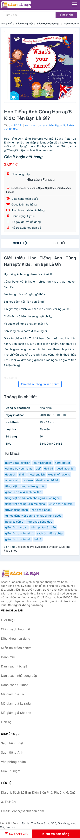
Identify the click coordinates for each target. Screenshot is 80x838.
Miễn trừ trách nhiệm (16, 648)
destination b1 (65, 468)
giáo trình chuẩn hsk (18, 539)
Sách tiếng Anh (12, 752)
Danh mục (8, 657)
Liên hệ (6, 722)
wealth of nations (59, 474)
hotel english (37, 474)
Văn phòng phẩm (13, 762)
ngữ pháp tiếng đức (39, 521)
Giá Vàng (63, 823)
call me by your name (18, 468)
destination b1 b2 (47, 480)
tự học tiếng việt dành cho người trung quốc (33, 515)
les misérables (42, 462)
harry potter (62, 462)
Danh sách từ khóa (15, 685)
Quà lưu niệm (10, 771)
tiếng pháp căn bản (43, 527)
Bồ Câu (18, 125)
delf (38, 468)
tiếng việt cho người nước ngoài (25, 503)
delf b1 (48, 468)
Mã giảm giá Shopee (16, 713)
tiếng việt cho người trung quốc (25, 486)
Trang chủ (6, 23)
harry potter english (17, 462)
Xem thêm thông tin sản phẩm (40, 384)
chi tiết (59, 243)
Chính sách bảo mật (15, 629)
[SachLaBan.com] (22, 5)
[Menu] (74, 4)
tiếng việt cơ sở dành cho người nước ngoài (32, 498)
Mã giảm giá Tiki (13, 694)
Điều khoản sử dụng (15, 638)
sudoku (28, 480)
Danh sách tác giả (14, 666)
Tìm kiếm (66, 15)
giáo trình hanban (16, 527)
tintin (22, 474)
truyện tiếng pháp (16, 509)
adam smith (12, 480)
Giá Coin (11, 827)
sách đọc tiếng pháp (50, 533)
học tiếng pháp (41, 509)
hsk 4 (37, 539)
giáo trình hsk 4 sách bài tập (23, 492)
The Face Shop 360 (43, 823)
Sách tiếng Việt (24, 23)
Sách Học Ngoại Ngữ (48, 23)
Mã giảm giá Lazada (16, 703)
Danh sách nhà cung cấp (19, 676)
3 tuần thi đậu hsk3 (61, 503)
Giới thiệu (20, 243)
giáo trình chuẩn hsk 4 (19, 533)
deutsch (10, 474)
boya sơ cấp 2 (14, 521)
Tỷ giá (26, 823)
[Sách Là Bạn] (20, 573)
